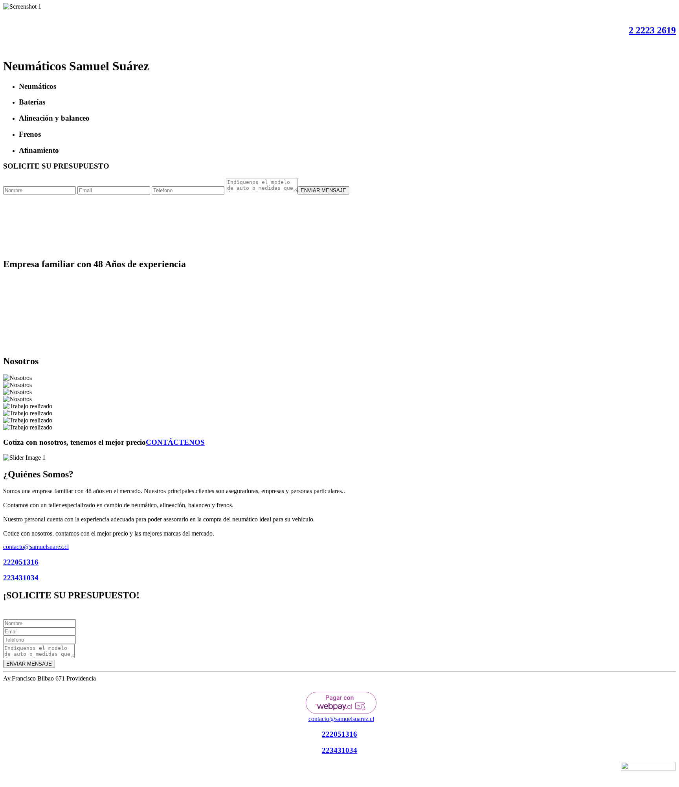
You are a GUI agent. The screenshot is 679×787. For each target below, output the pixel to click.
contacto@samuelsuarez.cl (36, 546)
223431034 (21, 578)
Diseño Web (556, 769)
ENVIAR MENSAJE (323, 190)
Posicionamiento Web (592, 769)
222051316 (21, 562)
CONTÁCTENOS (175, 442)
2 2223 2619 (652, 30)
